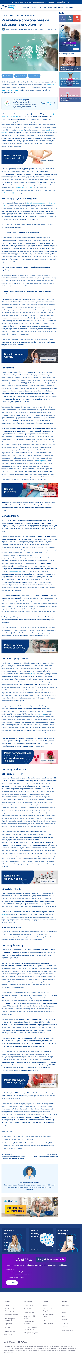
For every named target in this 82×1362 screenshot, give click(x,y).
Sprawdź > (7, 1249)
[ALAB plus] (22, 1342)
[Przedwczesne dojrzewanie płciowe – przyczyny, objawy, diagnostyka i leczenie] (69, 79)
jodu (16, 982)
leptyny (31, 674)
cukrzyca (19, 130)
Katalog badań (29, 1312)
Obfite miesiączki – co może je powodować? (70, 99)
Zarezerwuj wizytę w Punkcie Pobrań (31, 1328)
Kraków (64, 1320)
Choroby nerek (7, 15)
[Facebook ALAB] (6, 1331)
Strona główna (48, 1324)
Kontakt (45, 1305)
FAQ (44, 1320)
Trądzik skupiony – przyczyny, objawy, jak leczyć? (70, 68)
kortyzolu (50, 85)
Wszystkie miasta (68, 1330)
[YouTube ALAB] (8, 1331)
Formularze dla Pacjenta (29, 1323)
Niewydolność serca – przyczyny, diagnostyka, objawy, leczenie (14, 1157)
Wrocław (65, 1309)
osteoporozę (41, 461)
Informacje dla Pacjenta (48, 1310)
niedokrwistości (16, 571)
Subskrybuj (77, 16)
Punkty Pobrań (29, 1309)
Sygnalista (8, 1324)
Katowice (65, 1327)
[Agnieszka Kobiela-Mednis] (4, 29)
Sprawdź (11, 1282)
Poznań (64, 1312)
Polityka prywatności (11, 1314)
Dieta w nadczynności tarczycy (46, 1157)
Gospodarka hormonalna (25, 15)
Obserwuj (70, 16)
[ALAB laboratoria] (10, 1342)
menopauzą (40, 714)
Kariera (7, 1327)
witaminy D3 (14, 90)
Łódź (63, 1316)
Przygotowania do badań (49, 1315)
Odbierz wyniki (29, 1305)
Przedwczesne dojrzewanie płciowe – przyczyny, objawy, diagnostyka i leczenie (70, 83)
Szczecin (65, 1323)
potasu (4, 914)
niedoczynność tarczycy (24, 187)
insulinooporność (8, 193)
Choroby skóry (66, 64)
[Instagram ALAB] (14, 1331)
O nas (7, 1305)
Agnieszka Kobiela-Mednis (18, 29)
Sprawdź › (66, 2)
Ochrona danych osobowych (10, 1319)
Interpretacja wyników (31, 1333)
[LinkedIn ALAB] (11, 1331)
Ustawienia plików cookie (30, 1317)
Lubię (62, 16)
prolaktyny (5, 90)
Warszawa (65, 1305)
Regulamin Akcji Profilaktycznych (10, 1310)
